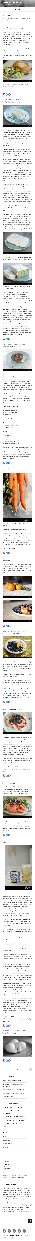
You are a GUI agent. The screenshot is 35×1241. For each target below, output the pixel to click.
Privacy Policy (16, 1238)
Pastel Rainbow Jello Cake (12, 102)
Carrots (5, 470)
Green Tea (6, 842)
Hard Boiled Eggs (9, 1033)
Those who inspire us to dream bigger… (14, 1090)
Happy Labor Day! (9, 783)
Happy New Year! (8, 1096)
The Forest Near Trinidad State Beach (13, 1093)
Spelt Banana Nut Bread (11, 346)
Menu (18, 9)
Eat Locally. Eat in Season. (12, 709)
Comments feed (7, 1143)
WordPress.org (7, 1147)
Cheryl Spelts (12, 2)
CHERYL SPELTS (15, 1235)
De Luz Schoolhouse (18, 1107)
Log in (4, 1136)
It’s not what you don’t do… (12, 634)
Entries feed (6, 1140)
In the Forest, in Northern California (12, 1080)
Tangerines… (7, 560)
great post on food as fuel (18, 529)
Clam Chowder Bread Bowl (12, 28)
